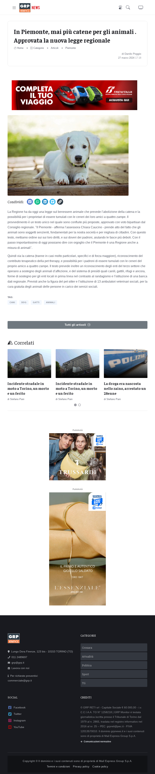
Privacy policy (81, 766)
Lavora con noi (20, 668)
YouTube (19, 727)
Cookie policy (100, 766)
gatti (36, 302)
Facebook (20, 707)
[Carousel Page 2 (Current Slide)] (79, 405)
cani (12, 302)
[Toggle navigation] (14, 8)
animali (50, 302)
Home (20, 48)
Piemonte (70, 48)
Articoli (54, 48)
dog (23, 302)
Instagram (20, 720)
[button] (128, 8)
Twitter (18, 713)
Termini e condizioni (58, 766)
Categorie (38, 48)
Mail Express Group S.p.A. (115, 761)
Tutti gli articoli (75, 324)
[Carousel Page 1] (75, 405)
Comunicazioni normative (97, 741)
